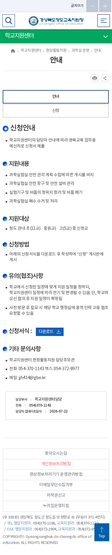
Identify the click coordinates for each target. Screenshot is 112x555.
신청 (55, 110)
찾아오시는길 (56, 453)
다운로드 (46, 331)
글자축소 (92, 6)
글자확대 (105, 6)
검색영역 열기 (8, 20)
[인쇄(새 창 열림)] (94, 78)
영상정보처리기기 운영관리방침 (56, 474)
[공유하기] (105, 78)
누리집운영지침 (56, 506)
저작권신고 (56, 495)
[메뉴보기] (103, 20)
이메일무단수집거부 (56, 485)
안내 (55, 96)
